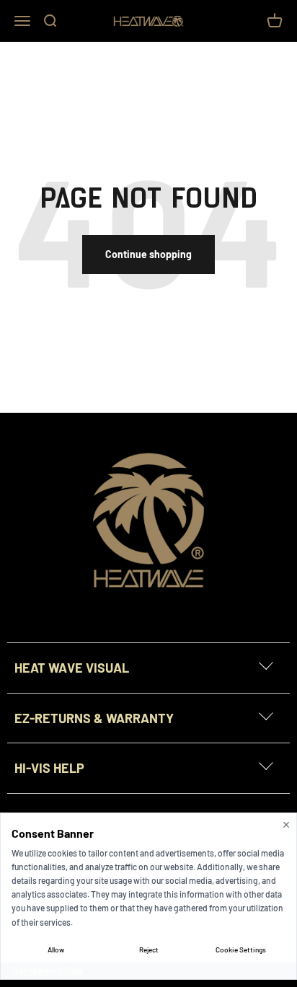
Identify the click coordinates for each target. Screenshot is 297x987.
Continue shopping (148, 254)
